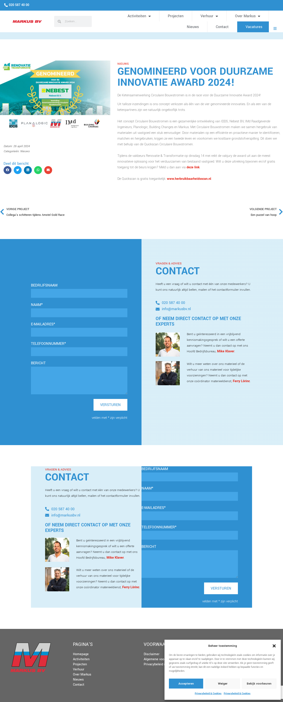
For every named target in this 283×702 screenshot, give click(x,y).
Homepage (81, 654)
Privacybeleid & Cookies (208, 693)
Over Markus (245, 16)
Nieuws (193, 26)
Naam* (37, 304)
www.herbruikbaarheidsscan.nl (189, 178)
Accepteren (186, 683)
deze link (193, 167)
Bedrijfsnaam (44, 285)
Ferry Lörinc (241, 381)
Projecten (176, 16)
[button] (274, 646)
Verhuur (207, 16)
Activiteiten (137, 16)
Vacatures (254, 26)
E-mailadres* (43, 324)
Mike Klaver (225, 351)
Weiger (223, 683)
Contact (222, 26)
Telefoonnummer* (48, 343)
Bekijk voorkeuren (259, 683)
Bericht (38, 363)
